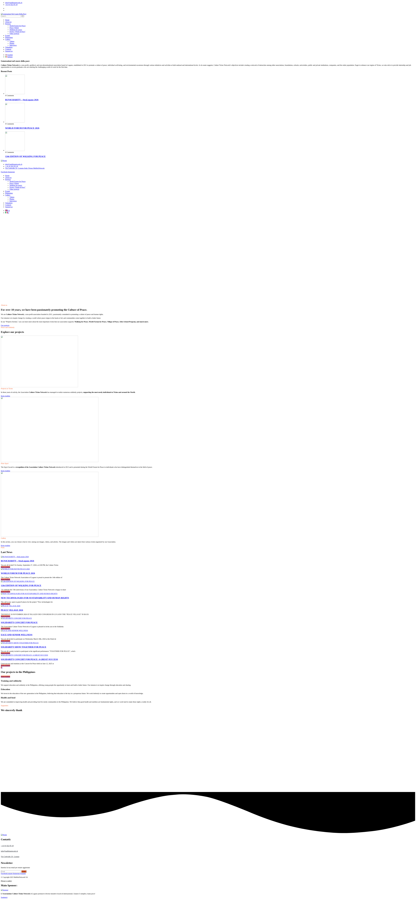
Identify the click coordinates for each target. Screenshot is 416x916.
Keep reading (5, 567)
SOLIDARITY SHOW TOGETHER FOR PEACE (23, 647)
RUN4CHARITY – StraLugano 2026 (21, 100)
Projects (8, 24)
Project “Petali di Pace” (17, 32)
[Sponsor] (4, 890)
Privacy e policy (6, 881)
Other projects (14, 34)
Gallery (7, 39)
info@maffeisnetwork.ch (13, 3)
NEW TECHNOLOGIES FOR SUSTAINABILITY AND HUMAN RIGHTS (35, 598)
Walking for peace (16, 30)
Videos (12, 41)
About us (8, 22)
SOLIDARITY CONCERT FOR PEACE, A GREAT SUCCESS (29, 659)
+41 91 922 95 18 (11, 5)
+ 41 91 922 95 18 (7, 846)
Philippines (9, 37)
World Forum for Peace (18, 26)
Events (7, 35)
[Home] (4, 161)
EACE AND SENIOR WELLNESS (16, 635)
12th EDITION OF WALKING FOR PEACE (25, 156)
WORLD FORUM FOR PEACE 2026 (22, 128)
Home (7, 20)
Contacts (8, 49)
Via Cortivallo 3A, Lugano (10, 857)
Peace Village (14, 28)
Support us (9, 51)
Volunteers (8, 47)
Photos (12, 43)
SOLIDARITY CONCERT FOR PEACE (19, 622)
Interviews (13, 45)
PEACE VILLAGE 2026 (12, 610)
